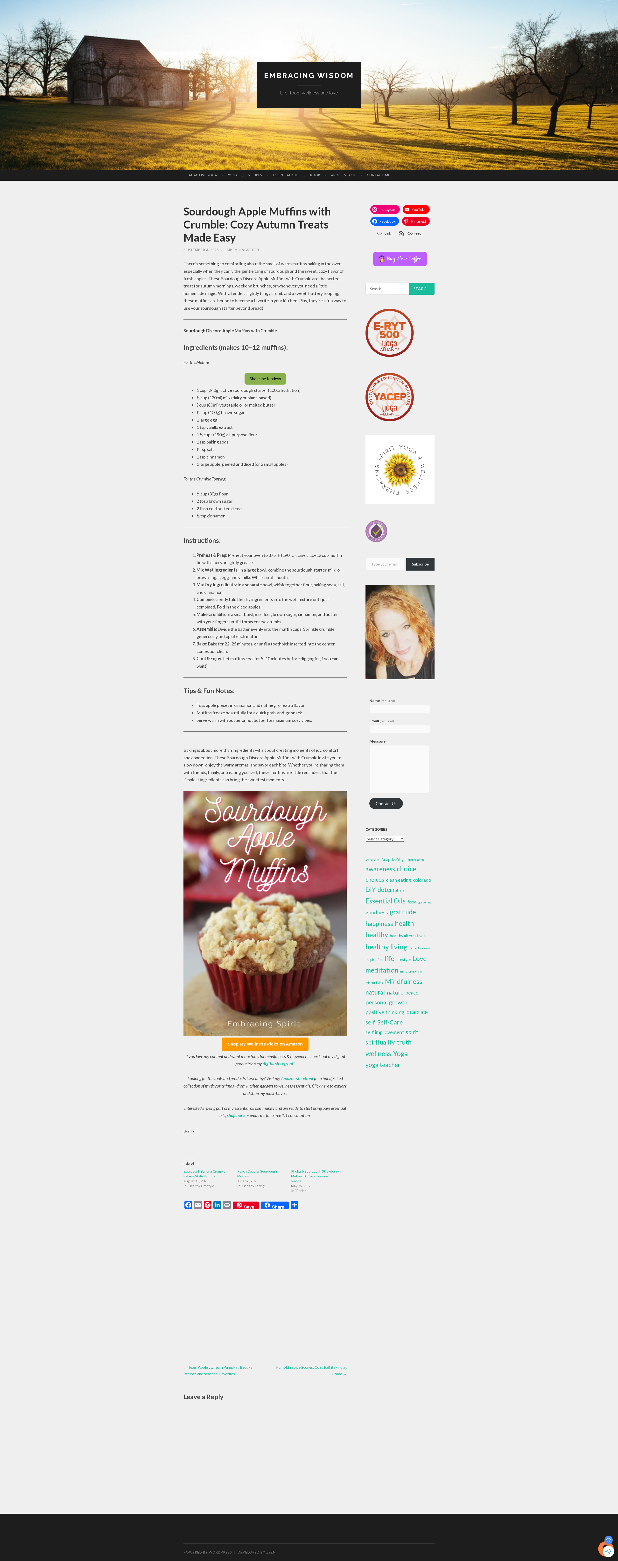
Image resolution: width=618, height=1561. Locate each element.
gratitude (403, 912)
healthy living (386, 946)
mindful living (374, 983)
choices (374, 879)
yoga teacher (382, 1064)
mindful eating (411, 971)
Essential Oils (286, 175)
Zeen (271, 1552)
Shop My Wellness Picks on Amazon (265, 1044)
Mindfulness (403, 981)
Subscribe (420, 564)
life (389, 958)
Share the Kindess (265, 379)
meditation (381, 970)
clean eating (398, 880)
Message (377, 741)
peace (411, 992)
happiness (379, 923)
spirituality (380, 1042)
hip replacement (419, 948)
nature (395, 992)
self (370, 1022)
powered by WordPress (207, 1552)
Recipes (255, 175)
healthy (376, 935)
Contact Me (378, 175)
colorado (422, 880)
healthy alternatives (407, 935)
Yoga (233, 175)
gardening (424, 902)
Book (315, 175)
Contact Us (386, 803)
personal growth (386, 1002)
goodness (376, 912)
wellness (378, 1053)
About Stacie (343, 175)
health (404, 923)
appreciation (415, 860)
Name (382, 700)
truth (404, 1042)
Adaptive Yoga (203, 175)
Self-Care (390, 1022)
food (411, 901)
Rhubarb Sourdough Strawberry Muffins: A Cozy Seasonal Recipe (315, 1176)
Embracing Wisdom (309, 75)
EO (402, 890)
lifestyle (403, 959)
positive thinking (384, 1012)
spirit (412, 1032)
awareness (380, 869)
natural (375, 992)
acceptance (372, 859)
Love (420, 958)
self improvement (384, 1032)
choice (406, 869)
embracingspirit (242, 250)
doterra (388, 889)
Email (381, 720)
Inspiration (374, 959)
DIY (370, 889)
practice (417, 1011)
